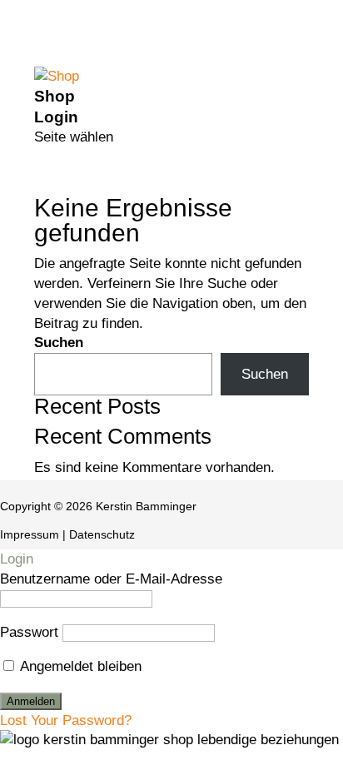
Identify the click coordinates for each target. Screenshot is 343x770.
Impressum (29, 534)
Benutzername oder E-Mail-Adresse (111, 579)
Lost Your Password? (66, 720)
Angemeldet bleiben (79, 666)
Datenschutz (102, 534)
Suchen (58, 342)
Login (56, 117)
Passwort (29, 632)
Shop (54, 96)
